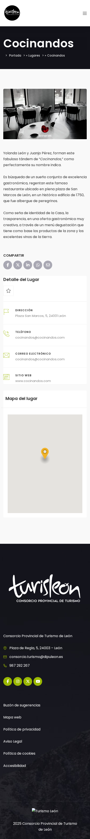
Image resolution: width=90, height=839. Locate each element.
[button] (45, 456)
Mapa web (12, 717)
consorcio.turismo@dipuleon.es (36, 656)
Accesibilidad (14, 765)
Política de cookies (19, 753)
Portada (15, 55)
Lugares (34, 55)
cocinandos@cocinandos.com (40, 337)
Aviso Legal (12, 741)
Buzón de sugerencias (21, 705)
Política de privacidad (21, 729)
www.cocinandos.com (33, 381)
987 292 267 (19, 665)
